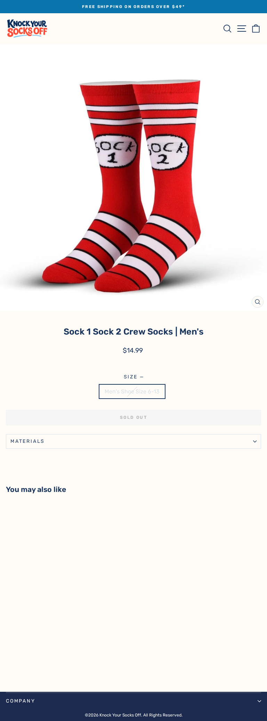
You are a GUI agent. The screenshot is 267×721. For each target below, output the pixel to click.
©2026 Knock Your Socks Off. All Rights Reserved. (134, 715)
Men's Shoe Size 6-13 (132, 391)
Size (134, 377)
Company (20, 701)
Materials (27, 441)
